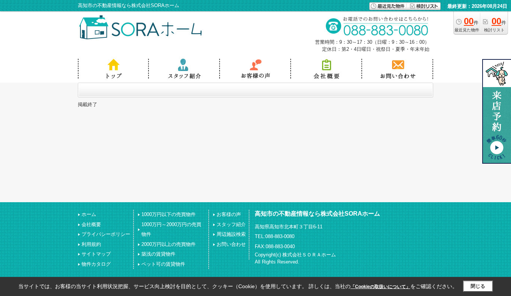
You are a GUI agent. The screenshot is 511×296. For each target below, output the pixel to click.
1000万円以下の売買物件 (168, 214)
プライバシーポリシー (106, 234)
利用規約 (91, 244)
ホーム (89, 214)
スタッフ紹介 (231, 224)
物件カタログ (96, 264)
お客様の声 (229, 214)
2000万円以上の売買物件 (168, 244)
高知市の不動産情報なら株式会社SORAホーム (317, 213)
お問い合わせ (231, 244)
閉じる (478, 286)
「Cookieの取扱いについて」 (380, 286)
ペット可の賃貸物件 (163, 264)
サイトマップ (96, 254)
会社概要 (91, 224)
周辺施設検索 (231, 234)
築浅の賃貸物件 (158, 254)
